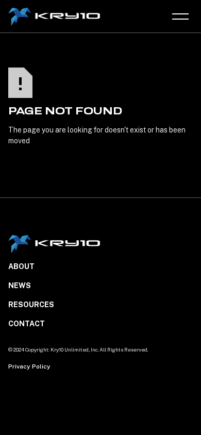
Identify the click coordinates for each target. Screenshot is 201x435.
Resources (31, 304)
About (21, 266)
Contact (26, 324)
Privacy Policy (29, 366)
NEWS (19, 285)
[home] (55, 17)
